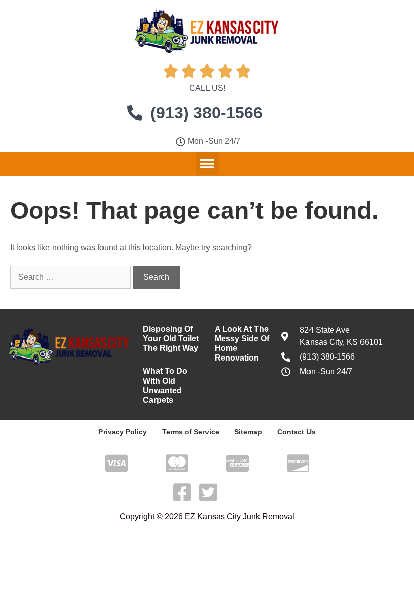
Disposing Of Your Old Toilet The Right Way (171, 338)
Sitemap (248, 432)
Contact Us (296, 432)
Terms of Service (190, 432)
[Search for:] (71, 277)
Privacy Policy (122, 432)
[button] (207, 163)
